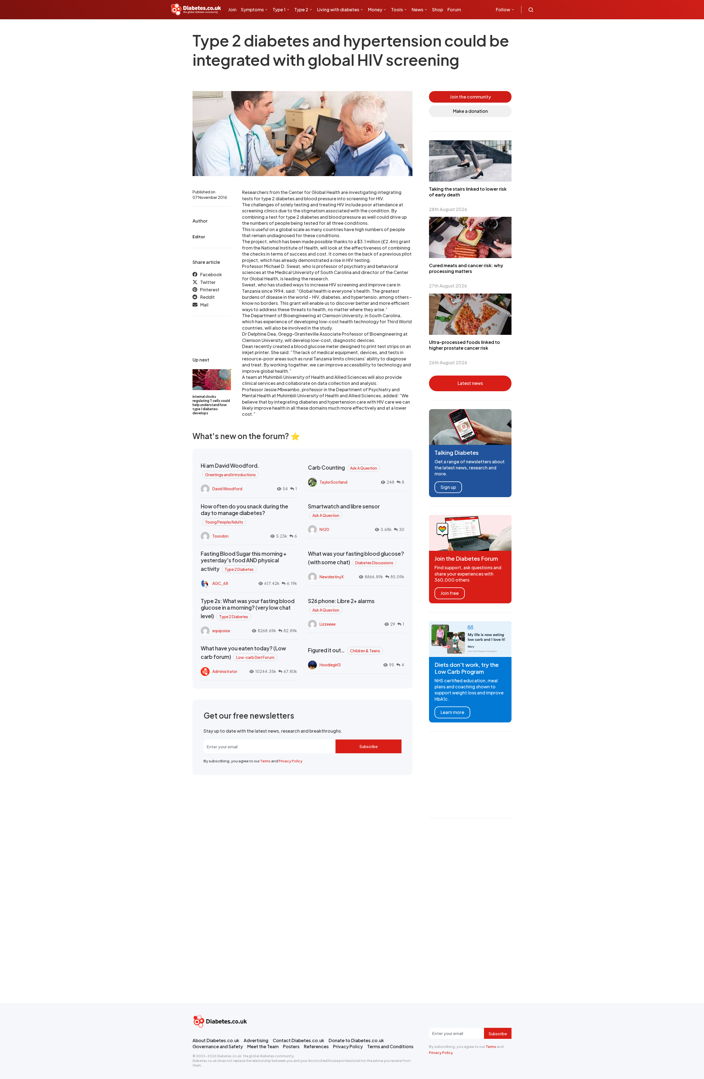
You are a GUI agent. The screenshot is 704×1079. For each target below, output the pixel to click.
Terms (265, 761)
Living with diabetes (338, 9)
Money (375, 9)
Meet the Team (263, 1046)
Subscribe (368, 746)
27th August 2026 (448, 286)
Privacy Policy (290, 761)
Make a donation (470, 111)
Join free (450, 593)
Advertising (256, 1040)
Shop (437, 9)
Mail (204, 305)
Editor (199, 236)
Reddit (207, 297)
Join (232, 9)
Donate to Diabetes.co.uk (356, 1040)
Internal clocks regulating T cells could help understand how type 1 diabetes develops (211, 405)
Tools (397, 9)
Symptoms (252, 9)
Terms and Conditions (390, 1046)
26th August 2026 (448, 362)
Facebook (211, 274)
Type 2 (301, 9)
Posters (291, 1046)
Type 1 (279, 9)
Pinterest (209, 289)
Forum (454, 9)
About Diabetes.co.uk (216, 1040)
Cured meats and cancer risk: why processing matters (466, 268)
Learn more (452, 712)
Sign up (448, 487)
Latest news (470, 383)
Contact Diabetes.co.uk (298, 1040)
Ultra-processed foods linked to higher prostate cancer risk (464, 345)
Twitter (208, 282)
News (417, 9)
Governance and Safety (218, 1046)
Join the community (470, 97)
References (316, 1046)
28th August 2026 (448, 209)
